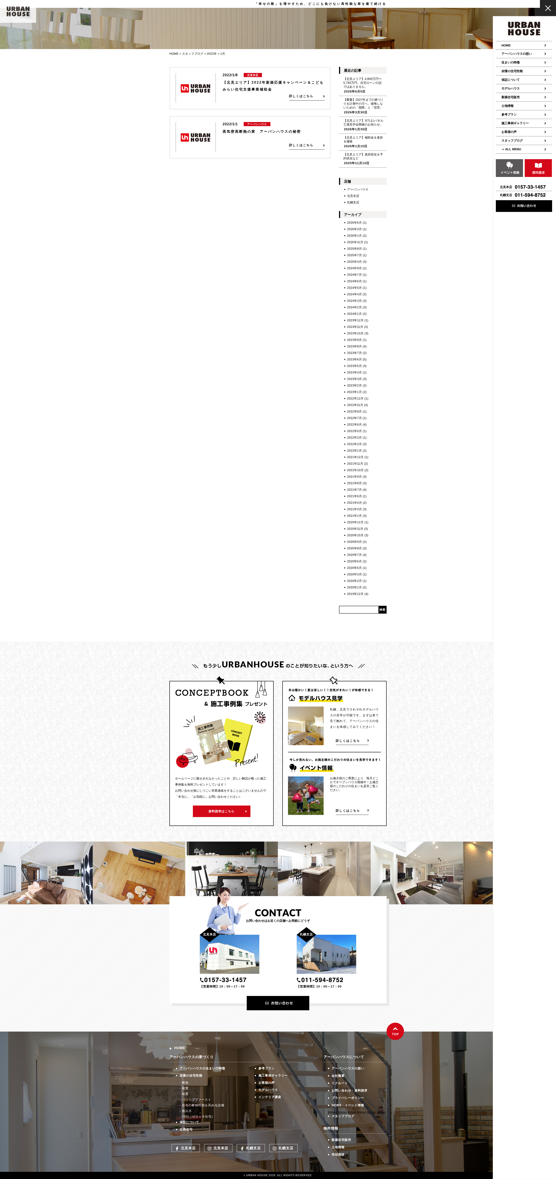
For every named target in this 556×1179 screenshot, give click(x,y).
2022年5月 (354, 431)
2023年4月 (354, 372)
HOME (506, 45)
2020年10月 (355, 535)
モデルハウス (510, 88)
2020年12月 (355, 522)
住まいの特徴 (510, 62)
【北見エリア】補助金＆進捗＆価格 (363, 139)
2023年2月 (354, 385)
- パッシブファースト (195, 1099)
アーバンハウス (357, 189)
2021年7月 (354, 489)
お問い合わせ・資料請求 (349, 1090)
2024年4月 (354, 294)
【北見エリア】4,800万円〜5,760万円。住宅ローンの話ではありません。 (362, 82)
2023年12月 (355, 320)
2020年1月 (354, 587)
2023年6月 (354, 359)
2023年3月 (354, 379)
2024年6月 (354, 281)
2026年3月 (354, 229)
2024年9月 (354, 268)
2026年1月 (354, 235)
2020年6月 (354, 561)
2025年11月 (355, 242)
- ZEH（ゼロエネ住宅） (197, 1116)
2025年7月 (354, 255)
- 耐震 (184, 1088)
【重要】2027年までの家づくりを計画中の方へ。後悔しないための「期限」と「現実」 (363, 103)
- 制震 (184, 1094)
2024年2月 (354, 307)
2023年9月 (354, 340)
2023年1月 (354, 392)
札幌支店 (353, 202)
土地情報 (507, 105)
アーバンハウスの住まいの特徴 (202, 1068)
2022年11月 (355, 405)
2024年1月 (354, 313)
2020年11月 (355, 528)
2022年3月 (354, 437)
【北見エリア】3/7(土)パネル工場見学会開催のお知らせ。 (363, 122)
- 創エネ (186, 1111)
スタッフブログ (512, 140)
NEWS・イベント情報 (348, 1105)
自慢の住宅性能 (512, 71)
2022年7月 (354, 418)
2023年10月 (355, 333)
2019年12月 (355, 594)
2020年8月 (354, 548)
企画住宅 (186, 1129)
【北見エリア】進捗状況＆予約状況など (363, 156)
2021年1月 (354, 515)
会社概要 (338, 1075)
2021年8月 (354, 483)
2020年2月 (354, 581)
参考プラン (509, 114)
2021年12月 (355, 457)
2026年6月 (354, 222)
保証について (510, 79)
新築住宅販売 (510, 97)
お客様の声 (509, 132)
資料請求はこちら (221, 811)
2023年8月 (354, 346)
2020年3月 (354, 574)
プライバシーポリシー (348, 1098)
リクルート (340, 1083)
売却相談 (338, 1154)
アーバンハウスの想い (516, 53)
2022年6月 (354, 424)
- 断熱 (184, 1082)
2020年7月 (354, 554)
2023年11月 (355, 327)
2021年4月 (354, 502)
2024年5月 (354, 287)
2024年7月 (354, 274)
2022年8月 (354, 411)
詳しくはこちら (348, 740)
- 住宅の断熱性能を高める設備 (202, 1105)
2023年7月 (354, 353)
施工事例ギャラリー (515, 123)
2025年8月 (354, 248)
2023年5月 (354, 366)
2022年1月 (354, 450)
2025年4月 (354, 261)
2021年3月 (354, 509)
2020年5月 (354, 568)
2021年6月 (354, 496)
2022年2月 (354, 444)
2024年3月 (354, 300)
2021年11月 (355, 463)
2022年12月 (355, 398)
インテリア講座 (269, 1097)
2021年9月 (354, 476)
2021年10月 (355, 470)
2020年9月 (354, 541)
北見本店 (353, 196)
